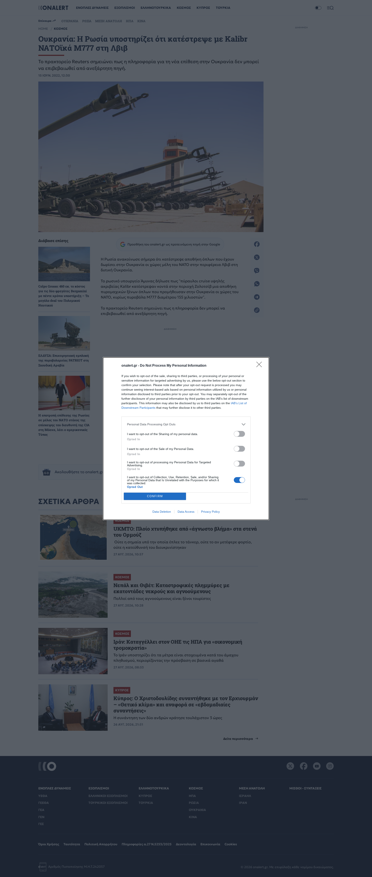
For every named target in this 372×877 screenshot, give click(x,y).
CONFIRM (155, 496)
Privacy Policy (210, 511)
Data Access (186, 511)
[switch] (239, 434)
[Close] (260, 366)
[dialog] (186, 438)
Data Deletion (161, 511)
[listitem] (186, 424)
